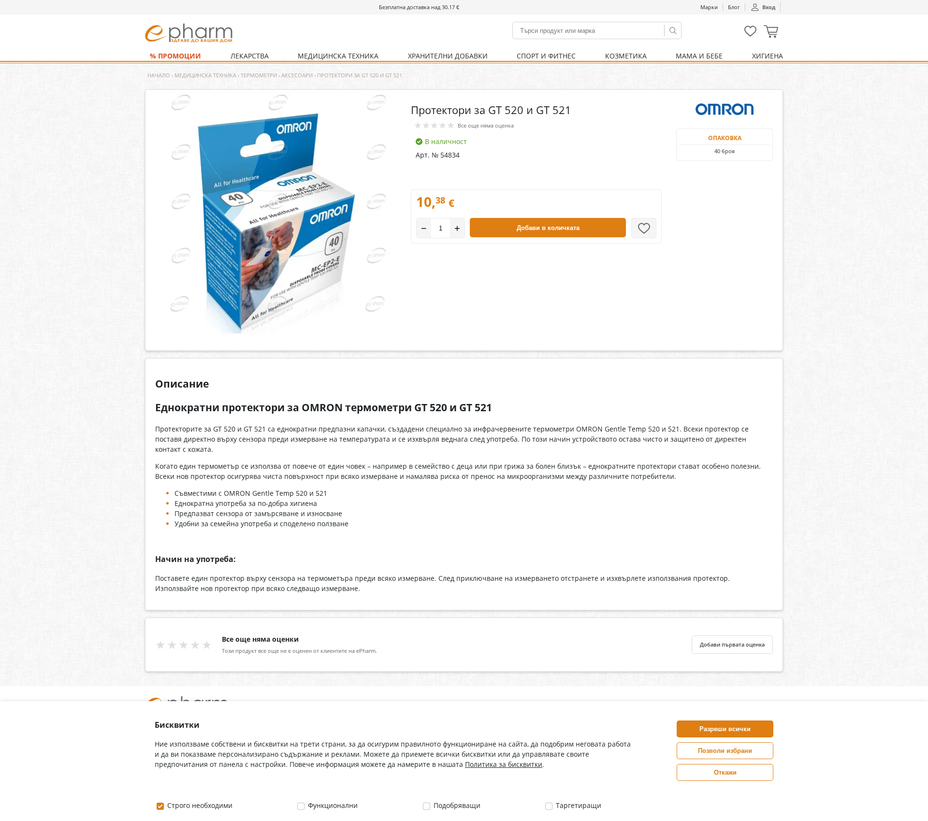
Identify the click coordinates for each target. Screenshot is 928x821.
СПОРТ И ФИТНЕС (546, 55)
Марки (709, 7)
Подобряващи (456, 805)
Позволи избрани (725, 750)
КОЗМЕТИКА (626, 55)
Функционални (332, 805)
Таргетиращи (577, 805)
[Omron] (724, 109)
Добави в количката (548, 227)
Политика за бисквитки (503, 764)
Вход (768, 7)
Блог (734, 7)
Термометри (259, 75)
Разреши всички (725, 729)
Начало (158, 75)
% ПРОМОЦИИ (175, 55)
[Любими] (750, 34)
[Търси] (673, 30)
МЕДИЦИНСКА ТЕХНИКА (338, 55)
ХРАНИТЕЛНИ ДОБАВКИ (448, 55)
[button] (771, 32)
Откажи (725, 772)
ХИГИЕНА (767, 55)
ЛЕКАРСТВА (250, 55)
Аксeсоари (297, 75)
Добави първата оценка (732, 644)
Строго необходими (198, 805)
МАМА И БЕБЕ (699, 55)
